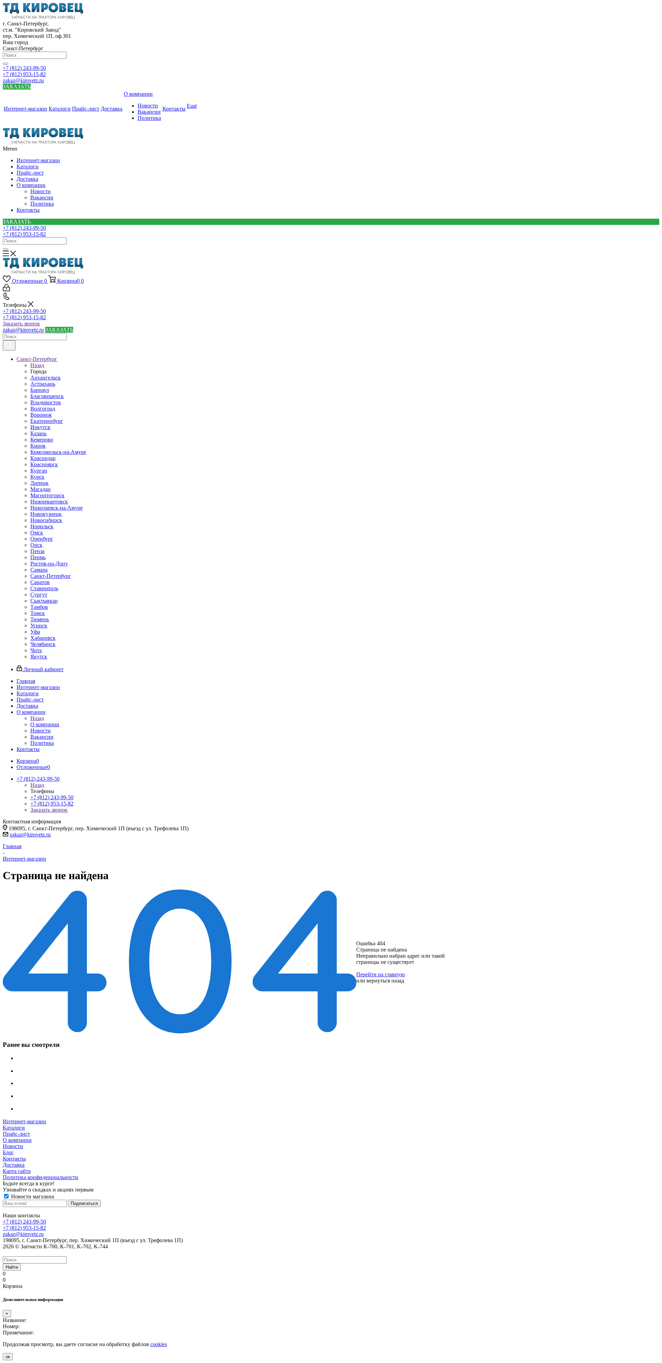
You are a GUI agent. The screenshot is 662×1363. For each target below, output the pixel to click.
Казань (38, 433)
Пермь (38, 557)
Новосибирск (46, 520)
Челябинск (43, 644)
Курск (37, 477)
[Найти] (5, 64)
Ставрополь (44, 588)
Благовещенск (47, 396)
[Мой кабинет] (6, 289)
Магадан (40, 489)
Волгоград (42, 409)
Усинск (38, 625)
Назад (37, 365)
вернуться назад (385, 981)
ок (8, 1356)
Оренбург (41, 539)
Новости (40, 191)
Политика (42, 204)
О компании (31, 185)
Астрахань (42, 384)
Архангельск (45, 378)
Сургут (38, 594)
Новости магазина (32, 1196)
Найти (12, 1267)
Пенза (37, 551)
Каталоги (28, 166)
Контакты (28, 210)
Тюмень (39, 619)
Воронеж (41, 415)
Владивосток (45, 402)
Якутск (38, 656)
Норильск (41, 526)
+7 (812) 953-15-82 (24, 74)
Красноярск (44, 464)
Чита (36, 650)
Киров (38, 446)
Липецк (39, 483)
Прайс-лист (30, 173)
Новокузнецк (46, 514)
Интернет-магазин (38, 160)
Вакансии (41, 197)
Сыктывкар (44, 601)
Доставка (27, 179)
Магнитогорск (47, 495)
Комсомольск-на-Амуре (58, 452)
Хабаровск (43, 638)
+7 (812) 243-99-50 (24, 68)
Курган (38, 471)
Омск (36, 532)
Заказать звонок (21, 323)
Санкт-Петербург (50, 576)
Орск (36, 545)
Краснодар (43, 458)
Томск (37, 613)
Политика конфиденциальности (40, 1177)
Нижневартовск (49, 501)
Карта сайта (17, 1171)
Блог (8, 1152)
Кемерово (41, 440)
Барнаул (39, 390)
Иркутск (40, 427)
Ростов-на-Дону (49, 563)
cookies (158, 1344)
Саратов (40, 582)
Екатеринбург (46, 421)
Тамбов (39, 607)
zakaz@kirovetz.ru (23, 80)
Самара (39, 570)
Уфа (35, 632)
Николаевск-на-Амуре (56, 508)
